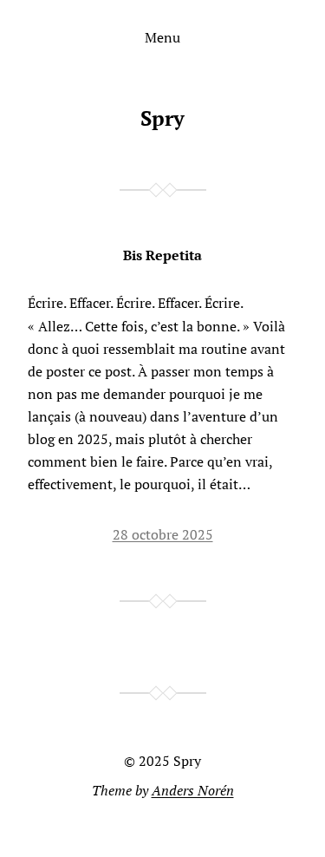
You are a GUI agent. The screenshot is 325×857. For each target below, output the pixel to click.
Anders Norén (193, 790)
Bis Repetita (162, 255)
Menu (162, 37)
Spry (162, 118)
